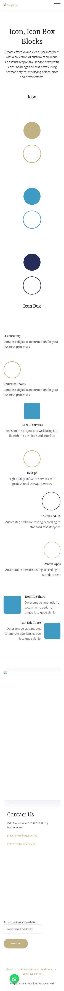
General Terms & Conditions (35, 969)
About (9, 969)
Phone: (11, 843)
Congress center (32, 973)
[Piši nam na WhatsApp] (14, 978)
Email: (11, 835)
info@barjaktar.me (26, 835)
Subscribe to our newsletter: (20, 922)
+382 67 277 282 (25, 843)
